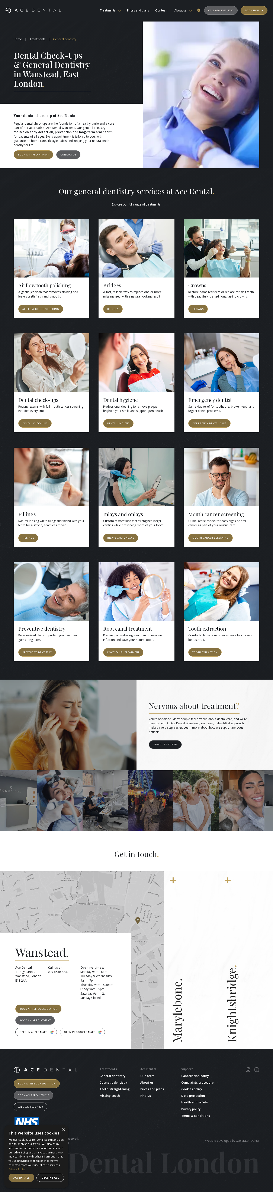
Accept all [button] (21, 1177)
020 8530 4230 (58, 972)
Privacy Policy (17, 1169)
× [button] (63, 1130)
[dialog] (36, 1156)
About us (180, 10)
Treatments (108, 10)
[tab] (191, 960)
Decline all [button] (50, 1177)
